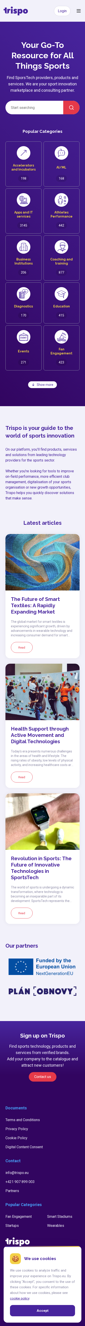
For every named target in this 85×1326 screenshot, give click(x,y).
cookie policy (19, 1298)
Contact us (42, 1077)
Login (62, 11)
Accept (43, 1310)
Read (21, 647)
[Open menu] (78, 11)
